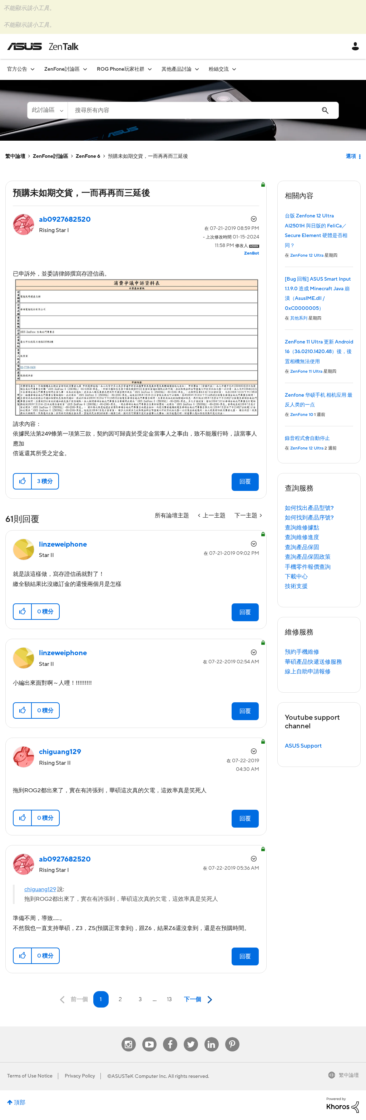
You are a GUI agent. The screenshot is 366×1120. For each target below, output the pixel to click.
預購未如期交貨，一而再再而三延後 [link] (148, 156)
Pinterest (232, 1037)
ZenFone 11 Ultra (306, 371)
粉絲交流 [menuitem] (219, 69)
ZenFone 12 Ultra (306, 255)
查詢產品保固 (302, 547)
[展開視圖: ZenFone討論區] (85, 69)
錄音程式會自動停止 (307, 438)
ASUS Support (303, 745)
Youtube (149, 1037)
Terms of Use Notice (30, 1076)
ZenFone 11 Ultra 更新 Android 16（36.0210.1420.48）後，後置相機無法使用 (319, 352)
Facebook (170, 1037)
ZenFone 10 (301, 414)
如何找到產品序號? (309, 517)
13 (169, 999)
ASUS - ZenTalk (43, 46)
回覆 (245, 481)
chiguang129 (40, 889)
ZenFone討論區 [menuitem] (62, 69)
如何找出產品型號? (309, 508)
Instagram (128, 1037)
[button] (23, 481)
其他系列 (298, 318)
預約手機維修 (302, 652)
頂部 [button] (19, 1102)
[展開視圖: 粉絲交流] (234, 69)
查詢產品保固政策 (308, 557)
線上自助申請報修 (308, 671)
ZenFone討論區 (50, 156)
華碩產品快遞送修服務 (313, 662)
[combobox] (203, 110)
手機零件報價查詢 (308, 567)
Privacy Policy (80, 1076)
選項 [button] (351, 156)
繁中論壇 (15, 156)
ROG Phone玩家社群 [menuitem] (120, 69)
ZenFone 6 (88, 156)
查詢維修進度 (302, 537)
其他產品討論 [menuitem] (177, 69)
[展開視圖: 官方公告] (32, 69)
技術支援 (296, 586)
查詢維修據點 (302, 527)
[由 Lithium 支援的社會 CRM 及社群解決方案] (343, 1104)
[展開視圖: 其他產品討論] (197, 69)
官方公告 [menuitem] (17, 69)
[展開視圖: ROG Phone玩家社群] (149, 69)
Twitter (190, 1037)
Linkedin (212, 1037)
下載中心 (296, 576)
